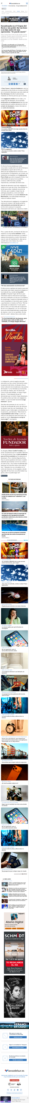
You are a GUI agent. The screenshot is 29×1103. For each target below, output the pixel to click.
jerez (3, 11)
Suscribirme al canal (17, 1047)
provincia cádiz (8, 11)
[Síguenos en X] (8, 1090)
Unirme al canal (18, 1037)
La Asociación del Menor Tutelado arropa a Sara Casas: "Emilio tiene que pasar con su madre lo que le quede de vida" (14, 51)
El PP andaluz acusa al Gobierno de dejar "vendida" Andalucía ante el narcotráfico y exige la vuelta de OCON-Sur (17, 906)
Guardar (21, 83)
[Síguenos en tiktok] (14, 1090)
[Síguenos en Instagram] (11, 1090)
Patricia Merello (5, 499)
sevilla (18, 11)
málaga (22, 11)
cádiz (14, 11)
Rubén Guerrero (15, 79)
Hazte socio (15, 1080)
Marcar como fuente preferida (15, 1093)
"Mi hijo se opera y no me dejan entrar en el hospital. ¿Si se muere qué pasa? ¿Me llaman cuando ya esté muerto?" (18, 279)
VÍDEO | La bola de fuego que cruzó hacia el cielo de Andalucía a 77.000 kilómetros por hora (17, 884)
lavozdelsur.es (14, 243)
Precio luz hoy (11, 5)
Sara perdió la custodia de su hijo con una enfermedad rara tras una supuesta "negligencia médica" (18, 160)
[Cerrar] (27, 1098)
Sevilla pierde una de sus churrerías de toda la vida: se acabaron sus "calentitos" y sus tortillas (14, 496)
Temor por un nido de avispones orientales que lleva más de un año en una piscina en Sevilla (14, 534)
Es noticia (4, 5)
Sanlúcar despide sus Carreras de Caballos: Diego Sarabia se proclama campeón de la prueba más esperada (17, 895)
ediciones (3, 13)
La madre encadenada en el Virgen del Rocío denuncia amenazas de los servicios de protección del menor (14, 46)
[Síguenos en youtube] (18, 1090)
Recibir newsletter (18, 1060)
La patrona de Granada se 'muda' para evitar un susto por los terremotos (17, 900)
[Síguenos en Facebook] (21, 1090)
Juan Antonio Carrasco (7, 518)
